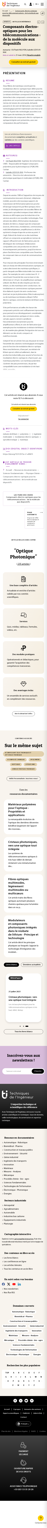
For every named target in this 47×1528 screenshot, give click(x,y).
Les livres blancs (11, 1258)
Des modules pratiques (23, 654)
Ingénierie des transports (15, 1161)
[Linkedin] (19, 1284)
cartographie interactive (23, 1239)
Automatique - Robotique (15, 1143)
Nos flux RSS (9, 1293)
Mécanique (9, 1175)
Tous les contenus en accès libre (18, 1269)
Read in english (33, 55)
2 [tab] (23, 1026)
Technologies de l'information (17, 1186)
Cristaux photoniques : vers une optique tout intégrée (23, 998)
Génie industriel (11, 1157)
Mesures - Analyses (12, 1172)
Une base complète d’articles (23, 586)
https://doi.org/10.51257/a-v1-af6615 (18, 454)
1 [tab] (20, 1026)
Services (23, 622)
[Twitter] (8, 1284)
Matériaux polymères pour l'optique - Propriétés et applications (22, 810)
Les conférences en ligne (15, 1262)
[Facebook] (3, 1284)
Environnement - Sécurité (15, 1154)
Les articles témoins (13, 1265)
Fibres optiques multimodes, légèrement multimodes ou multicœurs (18, 886)
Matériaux (8, 1168)
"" (23, 554)
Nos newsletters (11, 1289)
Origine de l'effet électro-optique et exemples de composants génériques (33, 519)
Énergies (8, 1194)
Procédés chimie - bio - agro (16, 1179)
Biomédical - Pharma (13, 1146)
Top (7, 1373)
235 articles (23, 564)
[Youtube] (14, 1284)
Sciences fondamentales (15, 1183)
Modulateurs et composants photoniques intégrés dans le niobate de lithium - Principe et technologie (23, 929)
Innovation (9, 1165)
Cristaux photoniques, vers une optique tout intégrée (22, 846)
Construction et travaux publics (18, 1150)
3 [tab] (26, 1026)
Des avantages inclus (23, 691)
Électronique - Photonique (16, 1190)
